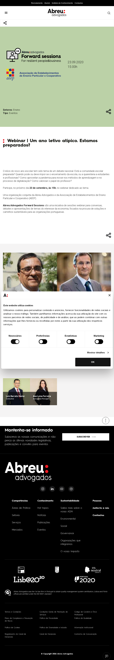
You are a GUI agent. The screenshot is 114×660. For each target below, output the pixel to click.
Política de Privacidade (49, 618)
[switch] (43, 341)
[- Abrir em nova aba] (21, 570)
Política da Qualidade (83, 618)
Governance (67, 533)
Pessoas (97, 501)
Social (64, 526)
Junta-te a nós (101, 508)
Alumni (47, 3)
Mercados (17, 530)
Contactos (79, 3)
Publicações (43, 522)
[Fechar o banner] (110, 295)
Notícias (41, 515)
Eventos (13, 113)
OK (93, 362)
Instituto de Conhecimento (62, 3)
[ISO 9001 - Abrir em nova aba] (8, 592)
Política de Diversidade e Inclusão (53, 628)
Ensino (16, 109)
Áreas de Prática (21, 508)
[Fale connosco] (106, 656)
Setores (16, 515)
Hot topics (42, 508)
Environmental (68, 519)
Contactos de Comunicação (85, 634)
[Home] (28, 473)
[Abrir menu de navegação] (7, 13)
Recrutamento (37, 3)
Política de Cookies (12, 628)
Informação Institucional (83, 628)
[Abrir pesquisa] (108, 13)
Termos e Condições (13, 612)
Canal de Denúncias (48, 634)
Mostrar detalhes (96, 352)
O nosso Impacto (70, 551)
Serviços (16, 522)
